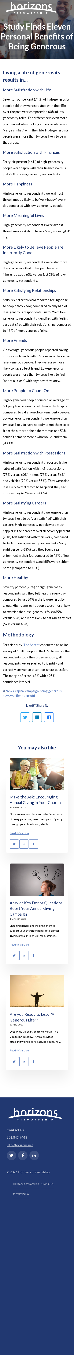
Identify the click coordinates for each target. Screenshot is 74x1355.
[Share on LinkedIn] (37, 717)
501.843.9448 (17, 1137)
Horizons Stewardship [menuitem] (26, 1183)
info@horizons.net (20, 1145)
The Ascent (31, 645)
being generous (51, 691)
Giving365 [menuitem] (47, 1183)
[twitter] (11, 1155)
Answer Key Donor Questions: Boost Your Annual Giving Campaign (36, 908)
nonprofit (28, 696)
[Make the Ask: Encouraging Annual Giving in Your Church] (37, 774)
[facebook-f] (23, 1155)
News (10, 691)
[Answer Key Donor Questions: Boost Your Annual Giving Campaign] (37, 880)
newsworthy (12, 696)
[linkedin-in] (34, 1155)
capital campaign (27, 691)
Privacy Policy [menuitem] (21, 1193)
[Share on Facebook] (49, 717)
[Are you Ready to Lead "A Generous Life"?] (37, 991)
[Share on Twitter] (25, 717)
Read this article (19, 833)
